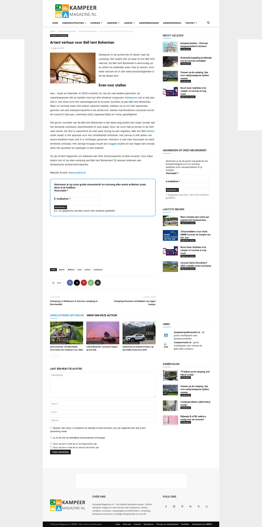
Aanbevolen (185, 49)
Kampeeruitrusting (73, 23)
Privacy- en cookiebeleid (167, 524)
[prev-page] (52, 356)
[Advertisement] (250, 84)
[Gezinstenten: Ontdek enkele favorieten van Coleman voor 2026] (66, 333)
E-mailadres (62, 198)
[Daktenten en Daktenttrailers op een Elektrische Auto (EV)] (139, 333)
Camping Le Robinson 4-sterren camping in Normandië (74, 303)
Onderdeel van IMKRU (202, 524)
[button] (208, 23)
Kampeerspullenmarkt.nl (187, 332)
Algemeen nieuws (188, 97)
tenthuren (98, 269)
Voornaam (61, 190)
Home (55, 23)
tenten (150, 131)
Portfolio (185, 524)
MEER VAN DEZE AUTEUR (102, 315)
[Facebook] (70, 283)
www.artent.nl (77, 172)
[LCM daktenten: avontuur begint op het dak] (102, 333)
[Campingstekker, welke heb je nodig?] (170, 405)
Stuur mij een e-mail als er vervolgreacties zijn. (75, 444)
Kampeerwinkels (172, 23)
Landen (128, 23)
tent (79, 269)
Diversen (95, 23)
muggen (112, 143)
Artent (61, 269)
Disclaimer (148, 524)
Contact (190, 23)
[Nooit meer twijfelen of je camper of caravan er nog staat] (170, 91)
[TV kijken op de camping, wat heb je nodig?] (170, 375)
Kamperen (131, 97)
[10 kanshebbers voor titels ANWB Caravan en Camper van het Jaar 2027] (170, 235)
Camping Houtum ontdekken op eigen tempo (135, 303)
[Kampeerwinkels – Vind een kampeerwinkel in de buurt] (170, 47)
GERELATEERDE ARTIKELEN (67, 315)
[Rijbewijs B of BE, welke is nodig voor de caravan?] (170, 420)
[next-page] (57, 356)
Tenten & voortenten (87, 31)
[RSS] (190, 507)
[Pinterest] (84, 283)
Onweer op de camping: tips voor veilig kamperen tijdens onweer (194, 75)
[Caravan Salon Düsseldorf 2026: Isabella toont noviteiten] (170, 266)
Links (117, 524)
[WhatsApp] (91, 283)
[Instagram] (174, 506)
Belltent (71, 269)
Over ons (127, 524)
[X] (77, 283)
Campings (112, 23)
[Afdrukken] (98, 283)
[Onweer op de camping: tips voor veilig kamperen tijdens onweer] (170, 76)
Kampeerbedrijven (149, 23)
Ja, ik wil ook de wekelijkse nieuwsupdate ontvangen (78, 437)
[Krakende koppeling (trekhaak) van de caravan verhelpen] (170, 61)
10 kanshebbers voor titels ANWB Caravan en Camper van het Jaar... (195, 234)
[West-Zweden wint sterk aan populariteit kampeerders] (170, 221)
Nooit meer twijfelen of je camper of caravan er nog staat (193, 91)
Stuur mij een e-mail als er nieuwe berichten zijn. (76, 447)
